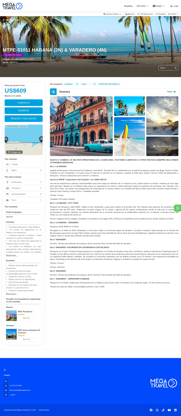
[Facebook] (151, 410)
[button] (6, 140)
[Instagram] (157, 410)
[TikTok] (163, 410)
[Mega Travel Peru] (164, 383)
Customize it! (23, 103)
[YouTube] (169, 410)
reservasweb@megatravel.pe (19, 390)
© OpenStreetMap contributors (16, 126)
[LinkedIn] (175, 410)
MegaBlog (128, 6)
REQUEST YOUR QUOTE (23, 118)
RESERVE (23, 110)
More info (26, 318)
